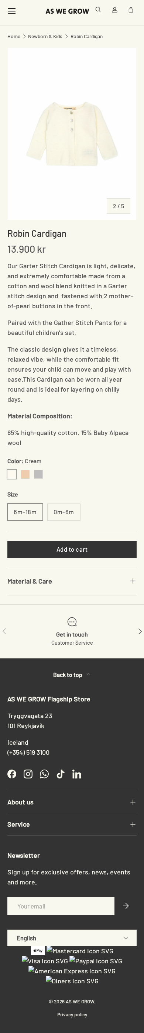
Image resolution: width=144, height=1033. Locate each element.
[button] (132, 11)
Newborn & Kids (45, 36)
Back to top (68, 674)
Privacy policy (72, 1014)
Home (13, 36)
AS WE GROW (80, 1001)
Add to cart (72, 549)
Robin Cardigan (87, 36)
